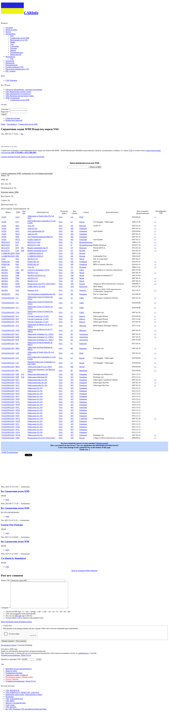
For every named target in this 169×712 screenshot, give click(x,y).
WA (72, 228)
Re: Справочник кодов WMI (15, 491)
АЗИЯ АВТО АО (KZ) (36, 287)
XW (72, 284)
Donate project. (102, 443)
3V (72, 326)
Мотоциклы (10, 57)
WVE (17, 413)
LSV (17, 363)
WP (72, 262)
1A (72, 270)
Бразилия (83, 344)
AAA (17, 217)
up (17, 452)
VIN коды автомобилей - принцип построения (24, 90)
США (81, 270)
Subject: (4, 580)
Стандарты (14, 46)
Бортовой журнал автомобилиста (19, 669)
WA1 (17, 228)
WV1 (17, 380)
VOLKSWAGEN (7, 298)
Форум (8, 32)
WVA (17, 402)
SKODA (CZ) (32, 259)
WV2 (17, 383)
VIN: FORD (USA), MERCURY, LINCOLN (22, 692)
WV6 (17, 394)
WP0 (17, 262)
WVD (17, 410)
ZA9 (17, 251)
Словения (83, 419)
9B (72, 348)
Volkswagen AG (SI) (35, 419)
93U (17, 344)
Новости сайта (11, 30)
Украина (82, 290)
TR (72, 226)
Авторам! (9, 28)
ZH (72, 253)
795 (22, 248)
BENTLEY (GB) (33, 242)
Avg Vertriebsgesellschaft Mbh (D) (40, 237)
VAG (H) (30, 226)
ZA (72, 251)
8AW (17, 337)
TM (72, 273)
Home (3, 124)
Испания (82, 267)
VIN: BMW (10, 701)
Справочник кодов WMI (19, 38)
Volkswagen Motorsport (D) (37, 374)
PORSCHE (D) (33, 262)
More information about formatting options (16, 622)
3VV (17, 326)
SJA (17, 245)
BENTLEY (5, 242)
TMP (17, 275)
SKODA (4, 270)
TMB (17, 273)
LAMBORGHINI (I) (35, 253)
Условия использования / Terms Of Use (16, 655)
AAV (17, 353)
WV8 (17, 399)
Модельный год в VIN (19, 40)
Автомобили (11, 34)
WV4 (17, 388)
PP (72, 370)
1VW (17, 312)
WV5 (17, 391)
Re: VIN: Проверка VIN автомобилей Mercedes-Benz (26, 709)
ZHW (17, 253)
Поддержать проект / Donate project (19, 677)
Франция (82, 248)
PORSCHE (5, 262)
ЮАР (81, 217)
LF (72, 222)
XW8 (17, 284)
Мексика (82, 326)
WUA (17, 240)
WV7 (17, 396)
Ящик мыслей (15, 55)
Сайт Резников (11, 80)
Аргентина (83, 334)
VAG (61, 217)
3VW (17, 330)
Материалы (10, 63)
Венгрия (82, 226)
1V (72, 298)
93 (71, 344)
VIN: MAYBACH (12, 690)
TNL (17, 259)
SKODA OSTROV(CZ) (36, 275)
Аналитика (10, 61)
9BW (17, 348)
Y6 (72, 290)
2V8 (17, 322)
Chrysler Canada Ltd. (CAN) (38, 316)
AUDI (3, 217)
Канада (82, 316)
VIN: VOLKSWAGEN (14, 699)
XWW (17, 287)
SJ (71, 245)
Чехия (81, 259)
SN (72, 294)
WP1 (17, 264)
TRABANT (5, 294)
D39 (22, 251)
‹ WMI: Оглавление (8, 452)
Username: (5, 109)
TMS (17, 278)
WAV (17, 237)
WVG (17, 419)
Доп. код (24, 212)
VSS (17, 267)
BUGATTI (5, 248)
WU (72, 240)
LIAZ (3, 259)
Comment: (5, 608)
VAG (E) (30, 267)
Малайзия (83, 370)
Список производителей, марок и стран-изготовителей (22, 157)
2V (72, 316)
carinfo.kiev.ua (83, 653)
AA (72, 217)
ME (72, 367)
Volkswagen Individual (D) (37, 377)
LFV (17, 222)
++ (155, 217)
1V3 (17, 308)
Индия (81, 367)
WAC (17, 231)
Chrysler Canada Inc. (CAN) (38, 319)
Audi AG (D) (32, 228)
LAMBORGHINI (8, 253)
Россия (82, 284)
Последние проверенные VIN (17, 69)
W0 (72, 374)
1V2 (17, 303)
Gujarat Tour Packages (12, 525)
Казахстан (83, 287)
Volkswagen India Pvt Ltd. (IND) (39, 367)
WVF (17, 416)
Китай (81, 222)
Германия (83, 228)
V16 (22, 374)
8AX (17, 340)
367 (22, 270)
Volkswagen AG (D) (35, 388)
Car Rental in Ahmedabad (13, 558)
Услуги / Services (12, 679)
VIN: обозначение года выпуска (18, 94)
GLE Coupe (10, 705)
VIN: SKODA (11, 707)
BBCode (18, 616)
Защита (13, 50)
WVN (17, 432)
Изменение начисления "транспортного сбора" (24, 695)
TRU (17, 226)
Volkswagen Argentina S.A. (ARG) (40, 334)
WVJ (17, 424)
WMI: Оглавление (13, 98)
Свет (12, 44)
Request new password (14, 120)
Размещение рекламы (14, 673)
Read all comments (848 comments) (84, 571)
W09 (17, 374)
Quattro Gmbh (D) (34, 240)
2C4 (17, 316)
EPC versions (10, 71)
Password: (5, 112)
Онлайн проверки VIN (14, 67)
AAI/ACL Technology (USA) (38, 270)
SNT (17, 294)
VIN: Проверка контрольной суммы (20, 96)
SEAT (3, 267)
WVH (17, 421)
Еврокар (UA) (32, 290)
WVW (17, 435)
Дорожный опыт (16, 52)
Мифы (12, 42)
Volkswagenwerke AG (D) (37, 380)
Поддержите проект (8, 645)
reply (7, 500)
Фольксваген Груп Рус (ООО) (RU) (41, 284)
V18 (22, 377)
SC (72, 242)
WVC (17, 407)
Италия (82, 251)
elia (22, 134)
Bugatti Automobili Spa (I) (37, 251)
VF (72, 248)
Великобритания (85, 242)
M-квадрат (10, 697)
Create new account (13, 118)
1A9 (17, 270)
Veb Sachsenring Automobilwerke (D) (41, 294)
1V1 (17, 298)
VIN (11, 36)
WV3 (17, 385)
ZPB (17, 256)
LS (72, 363)
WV (72, 380)
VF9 (17, 248)
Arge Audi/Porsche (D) (35, 231)
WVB (17, 405)
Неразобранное (11, 65)
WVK (17, 427)
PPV (17, 370)
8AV (17, 334)
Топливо (13, 48)
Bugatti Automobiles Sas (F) (37, 248)
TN (72, 259)
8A (72, 334)
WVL (17, 430)
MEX (17, 367)
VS (72, 267)
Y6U (17, 290)
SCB (17, 242)
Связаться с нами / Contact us (17, 675)
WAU (17, 234)
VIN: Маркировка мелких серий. (18, 92)
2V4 (17, 319)
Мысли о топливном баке (16, 703)
